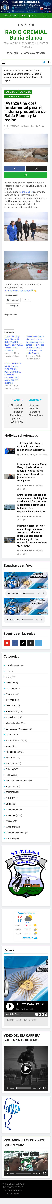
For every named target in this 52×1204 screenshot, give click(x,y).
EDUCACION (11, 711)
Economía (10, 706)
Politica (9, 769)
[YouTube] (7, 643)
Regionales (11, 786)
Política (9, 775)
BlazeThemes (13, 1193)
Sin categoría (12, 809)
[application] (26, 1068)
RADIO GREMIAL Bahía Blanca (26, 35)
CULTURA (10, 688)
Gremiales (10, 717)
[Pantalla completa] (44, 1088)
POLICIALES (11, 763)
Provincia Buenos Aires (17, 96)
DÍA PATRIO (11, 700)
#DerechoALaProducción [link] (17, 290)
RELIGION (10, 792)
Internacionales (13, 723)
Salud (8, 804)
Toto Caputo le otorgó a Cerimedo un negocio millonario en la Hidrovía (31, 446)
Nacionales (25, 92)
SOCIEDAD (11, 827)
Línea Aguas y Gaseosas (17, 729)
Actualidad (11, 92)
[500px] (38, 643)
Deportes (10, 694)
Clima (8, 677)
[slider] (23, 1088)
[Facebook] (15, 643)
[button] (26, 1068)
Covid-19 (10, 682)
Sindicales (10, 815)
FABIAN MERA (13, 125)
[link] (26, 191)
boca (8, 671)
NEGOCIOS (11, 758)
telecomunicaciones (15, 832)
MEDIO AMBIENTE (14, 740)
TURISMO (10, 838)
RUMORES (10, 798)
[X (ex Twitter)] (30, 643)
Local (8, 734)
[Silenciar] (40, 1088)
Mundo (9, 746)
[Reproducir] (7, 1088)
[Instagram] (23, 643)
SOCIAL (9, 821)
